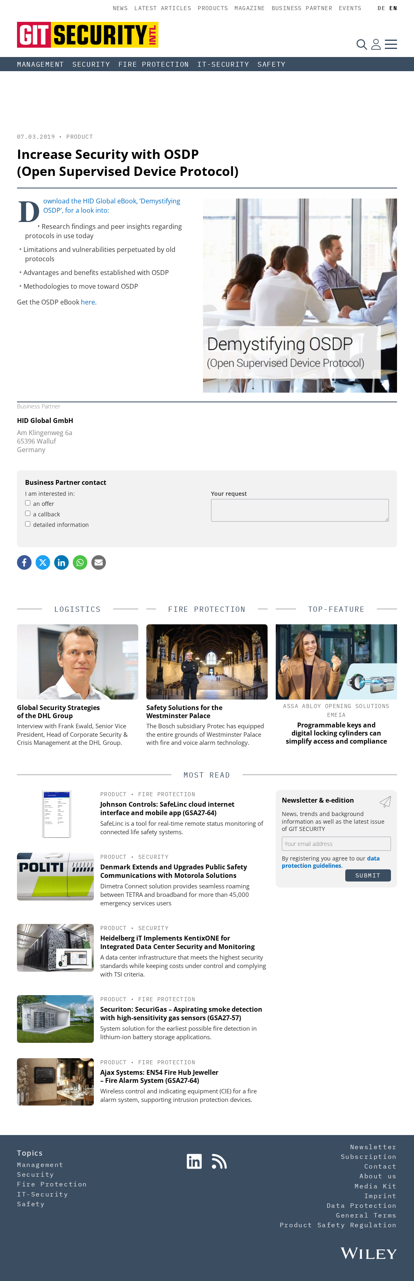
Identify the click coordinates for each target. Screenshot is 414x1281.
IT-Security (223, 64)
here (88, 302)
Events (350, 8)
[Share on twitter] (43, 562)
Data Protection (362, 1205)
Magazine (249, 8)
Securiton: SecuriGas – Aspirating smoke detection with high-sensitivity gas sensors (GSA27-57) (181, 1013)
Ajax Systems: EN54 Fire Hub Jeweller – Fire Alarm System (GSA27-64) (159, 1076)
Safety (272, 64)
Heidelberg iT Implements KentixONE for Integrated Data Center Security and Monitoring (177, 942)
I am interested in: (50, 493)
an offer (43, 503)
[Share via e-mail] (98, 562)
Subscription (369, 1156)
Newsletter (373, 1147)
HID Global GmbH (45, 420)
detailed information (61, 524)
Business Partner (302, 8)
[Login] (376, 44)
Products (213, 8)
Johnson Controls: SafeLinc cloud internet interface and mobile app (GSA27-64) (167, 808)
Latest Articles (162, 8)
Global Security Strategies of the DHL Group (58, 711)
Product (79, 136)
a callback (46, 514)
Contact (380, 1166)
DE (381, 8)
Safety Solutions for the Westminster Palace (184, 711)
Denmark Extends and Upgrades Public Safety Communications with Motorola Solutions (173, 871)
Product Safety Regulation (338, 1225)
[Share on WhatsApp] (80, 562)
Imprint (380, 1196)
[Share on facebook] (24, 562)
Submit (368, 875)
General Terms (366, 1215)
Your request (229, 493)
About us (378, 1176)
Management (40, 64)
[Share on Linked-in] (61, 562)
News (120, 8)
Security (91, 64)
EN (393, 8)
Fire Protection (154, 64)
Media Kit (376, 1186)
